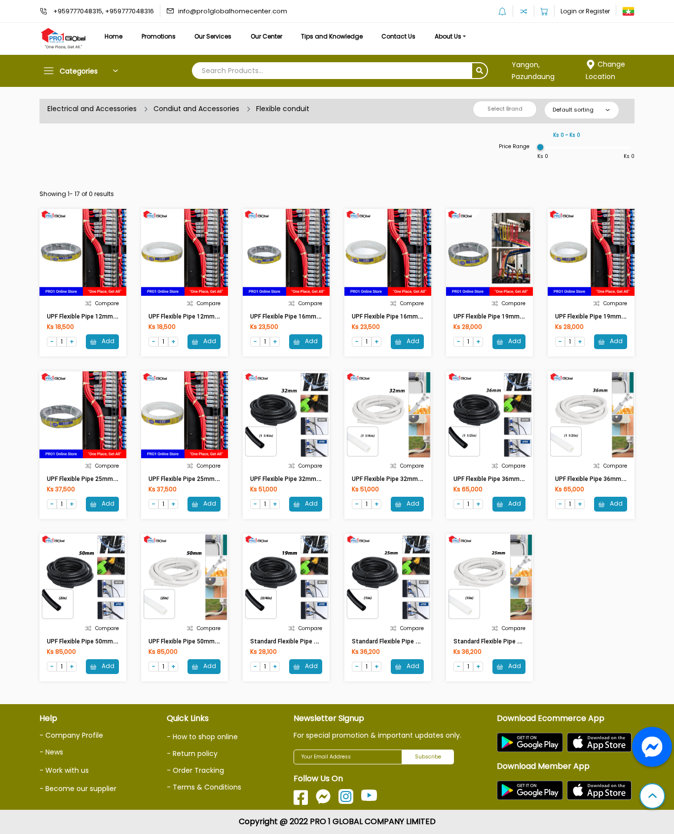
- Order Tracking (195, 770)
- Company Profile (71, 735)
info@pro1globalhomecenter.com (232, 11)
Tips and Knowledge (332, 36)
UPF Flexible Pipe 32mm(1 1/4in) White (405, 479)
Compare (107, 303)
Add (107, 341)
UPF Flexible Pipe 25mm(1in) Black (94, 479)
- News (51, 752)
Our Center (266, 36)
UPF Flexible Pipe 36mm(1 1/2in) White (609, 479)
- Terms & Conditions (204, 787)
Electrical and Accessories (92, 109)
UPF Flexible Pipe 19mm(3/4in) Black (504, 316)
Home (113, 36)
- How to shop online (202, 737)
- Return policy (192, 753)
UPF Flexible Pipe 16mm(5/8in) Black (300, 316)
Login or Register (585, 11)
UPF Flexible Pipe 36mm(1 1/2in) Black (506, 479)
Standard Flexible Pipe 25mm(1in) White (509, 641)
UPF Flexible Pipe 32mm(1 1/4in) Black (303, 479)
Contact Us (398, 36)
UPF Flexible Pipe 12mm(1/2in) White (200, 316)
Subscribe (428, 756)
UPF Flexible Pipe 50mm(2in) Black (94, 641)
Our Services (212, 36)
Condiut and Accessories (196, 109)
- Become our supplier (77, 789)
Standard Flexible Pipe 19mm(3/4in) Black (308, 641)
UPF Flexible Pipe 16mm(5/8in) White (403, 316)
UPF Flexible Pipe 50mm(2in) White (197, 641)
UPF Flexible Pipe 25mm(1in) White (197, 479)
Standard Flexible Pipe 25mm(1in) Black (407, 641)
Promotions (159, 36)
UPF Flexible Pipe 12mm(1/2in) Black (97, 316)
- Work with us (64, 770)
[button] (652, 797)
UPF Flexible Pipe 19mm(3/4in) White (606, 316)
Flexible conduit (282, 109)
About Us (448, 36)
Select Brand (505, 109)
